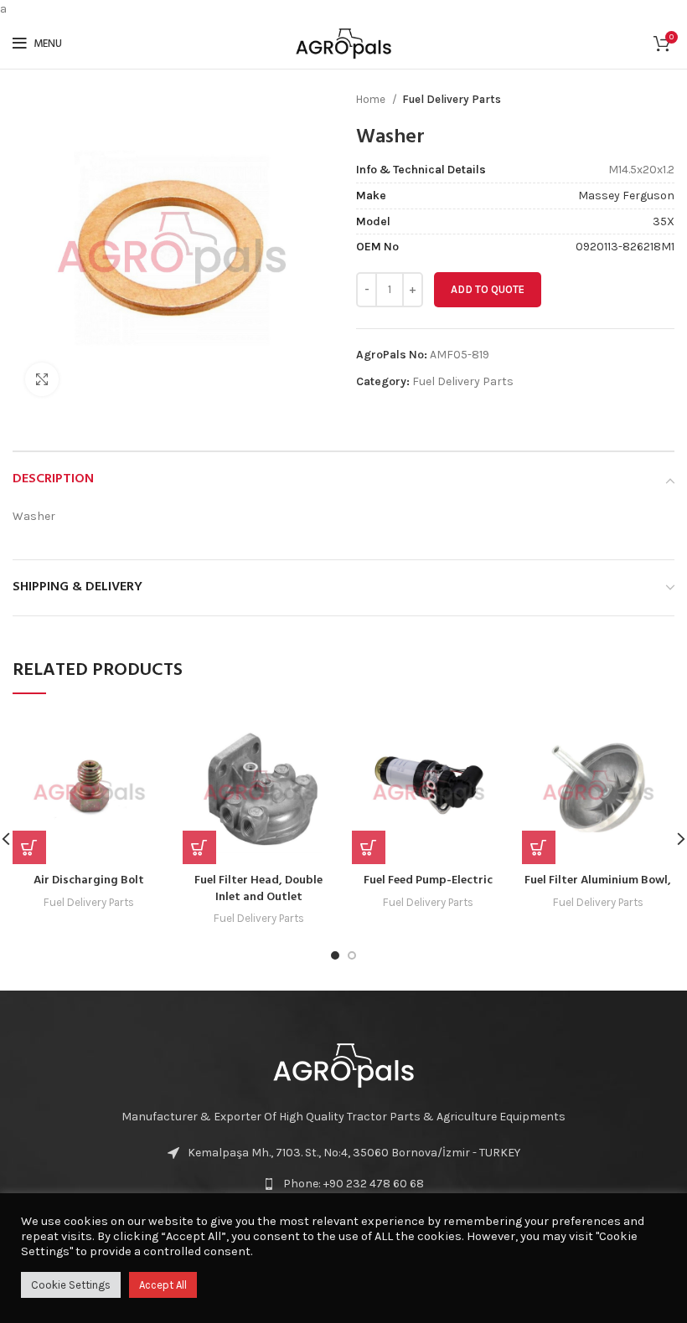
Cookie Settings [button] (71, 1285)
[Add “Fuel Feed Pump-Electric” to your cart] (368, 847)
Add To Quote (487, 289)
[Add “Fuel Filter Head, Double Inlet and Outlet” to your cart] (199, 847)
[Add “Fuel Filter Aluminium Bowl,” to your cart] (538, 847)
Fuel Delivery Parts (451, 99)
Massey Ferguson (626, 195)
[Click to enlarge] (42, 379)
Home (372, 99)
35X (663, 221)
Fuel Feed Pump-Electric (428, 880)
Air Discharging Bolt (89, 880)
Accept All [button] (163, 1285)
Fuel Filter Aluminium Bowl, (597, 880)
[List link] (343, 1184)
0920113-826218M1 (625, 246)
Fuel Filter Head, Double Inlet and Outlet (258, 889)
